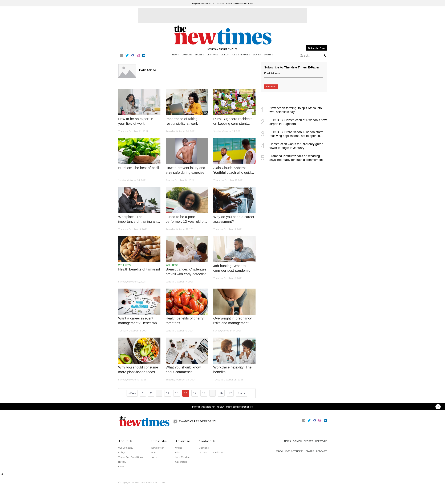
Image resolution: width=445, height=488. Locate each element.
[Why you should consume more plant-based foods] (139, 351)
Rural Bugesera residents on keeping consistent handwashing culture (232, 121)
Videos (225, 54)
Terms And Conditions (130, 457)
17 (194, 393)
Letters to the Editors (211, 452)
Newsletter (157, 447)
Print (154, 452)
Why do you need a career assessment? (233, 219)
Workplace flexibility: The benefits (232, 369)
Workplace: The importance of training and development (138, 219)
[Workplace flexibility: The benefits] (234, 351)
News (175, 54)
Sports (199, 54)
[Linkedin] (143, 55)
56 (221, 393)
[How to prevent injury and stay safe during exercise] (187, 151)
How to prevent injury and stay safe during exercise (185, 170)
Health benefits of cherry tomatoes (185, 320)
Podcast (321, 451)
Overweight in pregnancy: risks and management (233, 320)
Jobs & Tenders (241, 54)
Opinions (187, 54)
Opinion (297, 441)
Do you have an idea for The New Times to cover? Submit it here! (222, 3)
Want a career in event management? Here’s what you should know (139, 320)
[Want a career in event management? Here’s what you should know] (139, 302)
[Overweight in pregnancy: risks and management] (234, 302)
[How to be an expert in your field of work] (139, 102)
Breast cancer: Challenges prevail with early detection (186, 271)
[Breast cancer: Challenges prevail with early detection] (187, 249)
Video (279, 451)
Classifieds (181, 461)
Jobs (154, 457)
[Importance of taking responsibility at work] (187, 102)
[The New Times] (222, 44)
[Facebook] (132, 55)
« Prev (132, 393)
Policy (121, 452)
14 (167, 393)
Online (178, 447)
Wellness (124, 265)
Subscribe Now (316, 48)
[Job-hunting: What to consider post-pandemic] (234, 249)
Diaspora (212, 54)
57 (230, 393)
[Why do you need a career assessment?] (234, 200)
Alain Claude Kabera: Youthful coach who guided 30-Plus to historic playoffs (233, 170)
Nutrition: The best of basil (138, 168)
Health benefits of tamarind (139, 269)
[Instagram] (138, 55)
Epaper (257, 54)
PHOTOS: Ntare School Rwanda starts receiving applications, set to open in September (292, 135)
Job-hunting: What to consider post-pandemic (231, 268)
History (122, 461)
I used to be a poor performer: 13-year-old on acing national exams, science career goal (185, 219)
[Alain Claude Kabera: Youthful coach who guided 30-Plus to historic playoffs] (234, 151)
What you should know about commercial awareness (183, 369)
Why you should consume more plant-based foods (138, 369)
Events (268, 54)
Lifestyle (321, 441)
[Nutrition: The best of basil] (139, 151)
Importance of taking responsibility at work (182, 121)
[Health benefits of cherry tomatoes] (187, 302)
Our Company (125, 447)
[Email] (121, 55)
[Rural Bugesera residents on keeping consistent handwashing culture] (234, 102)
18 (203, 393)
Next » (241, 393)
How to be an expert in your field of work (135, 121)
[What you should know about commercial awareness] (187, 351)
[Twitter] (127, 55)
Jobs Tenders (182, 457)
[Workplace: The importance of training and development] (139, 200)
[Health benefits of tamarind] (139, 249)
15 (176, 393)
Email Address (272, 73)
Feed (121, 466)
